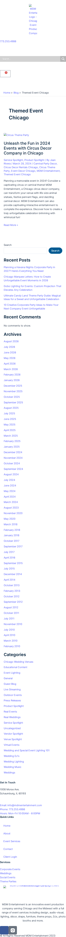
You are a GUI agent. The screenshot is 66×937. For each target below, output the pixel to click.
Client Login (10, 856)
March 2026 (11, 369)
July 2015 (9, 568)
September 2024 (13, 469)
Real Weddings (12, 717)
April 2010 (9, 635)
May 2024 (9, 491)
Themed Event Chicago (17, 174)
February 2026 (12, 374)
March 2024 (11, 502)
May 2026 (9, 358)
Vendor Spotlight (13, 733)
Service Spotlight (13, 160)
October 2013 (11, 585)
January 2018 (11, 535)
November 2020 (13, 513)
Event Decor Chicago (23, 170)
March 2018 (10, 524)
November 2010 (13, 624)
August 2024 (11, 474)
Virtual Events (11, 744)
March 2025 (11, 435)
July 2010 (9, 629)
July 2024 (9, 479)
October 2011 (11, 613)
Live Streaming (12, 689)
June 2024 (10, 485)
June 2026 (10, 352)
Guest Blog (10, 683)
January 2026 (12, 380)
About (6, 833)
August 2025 (11, 407)
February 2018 (12, 529)
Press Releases (12, 700)
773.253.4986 (8, 41)
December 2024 (13, 452)
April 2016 (9, 557)
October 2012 (11, 596)
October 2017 (11, 540)
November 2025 (13, 391)
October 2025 (12, 396)
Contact (8, 849)
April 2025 (10, 430)
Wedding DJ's (11, 756)
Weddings (9, 772)
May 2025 (9, 424)
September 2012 (13, 601)
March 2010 (10, 640)
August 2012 (11, 607)
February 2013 (12, 590)
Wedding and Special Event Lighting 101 (27, 750)
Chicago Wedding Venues (18, 661)
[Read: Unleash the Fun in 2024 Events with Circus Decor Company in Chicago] (16, 134)
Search (8, 244)
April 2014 (9, 579)
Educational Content (15, 667)
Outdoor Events (13, 695)
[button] (33, 83)
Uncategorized (12, 728)
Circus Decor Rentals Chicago (21, 167)
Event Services (11, 841)
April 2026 (10, 363)
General (8, 678)
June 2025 (10, 419)
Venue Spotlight (13, 739)
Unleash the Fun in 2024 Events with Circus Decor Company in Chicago (28, 148)
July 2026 (9, 346)
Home (6, 825)
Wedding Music (12, 767)
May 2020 (9, 518)
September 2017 (13, 546)
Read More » (11, 225)
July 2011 (9, 618)
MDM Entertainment (48, 170)
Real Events (10, 711)
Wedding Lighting (14, 761)
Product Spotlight (34, 160)
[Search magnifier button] (63, 59)
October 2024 (12, 463)
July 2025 (9, 413)
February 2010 (12, 646)
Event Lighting (12, 672)
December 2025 (13, 385)
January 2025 (12, 446)
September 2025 (13, 402)
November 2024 (13, 457)
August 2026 (11, 341)
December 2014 (13, 574)
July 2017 (9, 552)
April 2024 (10, 496)
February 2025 (12, 441)
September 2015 (13, 563)
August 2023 (11, 507)
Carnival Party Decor (45, 163)
